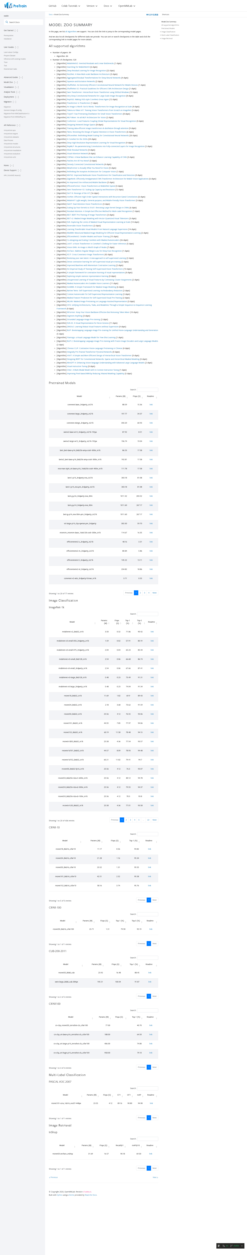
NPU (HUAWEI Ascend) (12, 175)
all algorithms (71, 31)
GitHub (52, 5)
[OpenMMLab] (15, 5)
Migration (7, 107)
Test (5, 66)
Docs (51, 14)
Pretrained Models (168, 28)
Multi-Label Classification (170, 35)
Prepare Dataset (9, 55)
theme (71, 1195)
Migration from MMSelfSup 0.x (15, 117)
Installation (8, 39)
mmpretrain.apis (10, 130)
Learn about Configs (11, 52)
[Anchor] (94, 24)
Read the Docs (91, 1195)
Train (5, 62)
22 (148, 819)
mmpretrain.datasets (11, 137)
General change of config (13, 110)
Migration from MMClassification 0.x (16, 113)
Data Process (8, 140)
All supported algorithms (170, 25)
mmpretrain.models (11, 144)
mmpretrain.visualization (12, 150)
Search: (133, 389)
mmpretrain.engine (11, 134)
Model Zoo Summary (168, 22)
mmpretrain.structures (12, 147)
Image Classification (168, 32)
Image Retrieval (167, 38)
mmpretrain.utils (10, 157)
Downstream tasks (10, 69)
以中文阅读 (153, 15)
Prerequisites (8, 35)
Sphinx (59, 1195)
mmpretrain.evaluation (12, 154)
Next (155, 592)
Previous (54, 1177)
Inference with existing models (15, 59)
